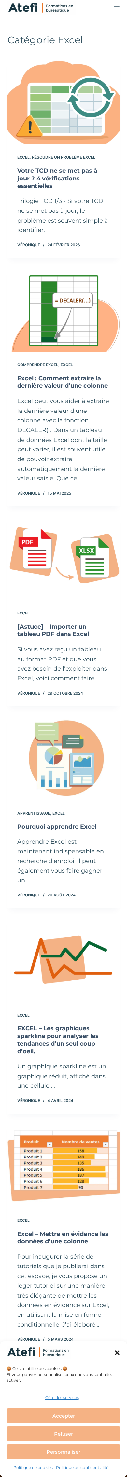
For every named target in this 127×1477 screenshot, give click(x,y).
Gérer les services (62, 1397)
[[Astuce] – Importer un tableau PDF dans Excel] (63, 558)
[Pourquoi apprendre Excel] (63, 758)
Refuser (63, 1434)
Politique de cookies (33, 1467)
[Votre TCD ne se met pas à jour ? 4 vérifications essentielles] (63, 102)
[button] (117, 1352)
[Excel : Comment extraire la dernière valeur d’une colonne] (63, 310)
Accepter (63, 1416)
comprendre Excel (37, 364)
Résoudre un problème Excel (63, 157)
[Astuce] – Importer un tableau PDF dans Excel (53, 630)
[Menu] (117, 8)
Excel (23, 157)
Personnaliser (63, 1452)
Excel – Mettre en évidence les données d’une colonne (62, 1237)
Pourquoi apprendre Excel (56, 826)
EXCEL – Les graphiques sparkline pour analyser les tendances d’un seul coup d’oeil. (58, 1040)
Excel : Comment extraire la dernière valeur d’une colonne (62, 382)
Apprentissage (33, 813)
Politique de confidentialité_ (83, 1467)
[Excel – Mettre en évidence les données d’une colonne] (63, 1165)
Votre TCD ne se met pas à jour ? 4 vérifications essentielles (57, 178)
